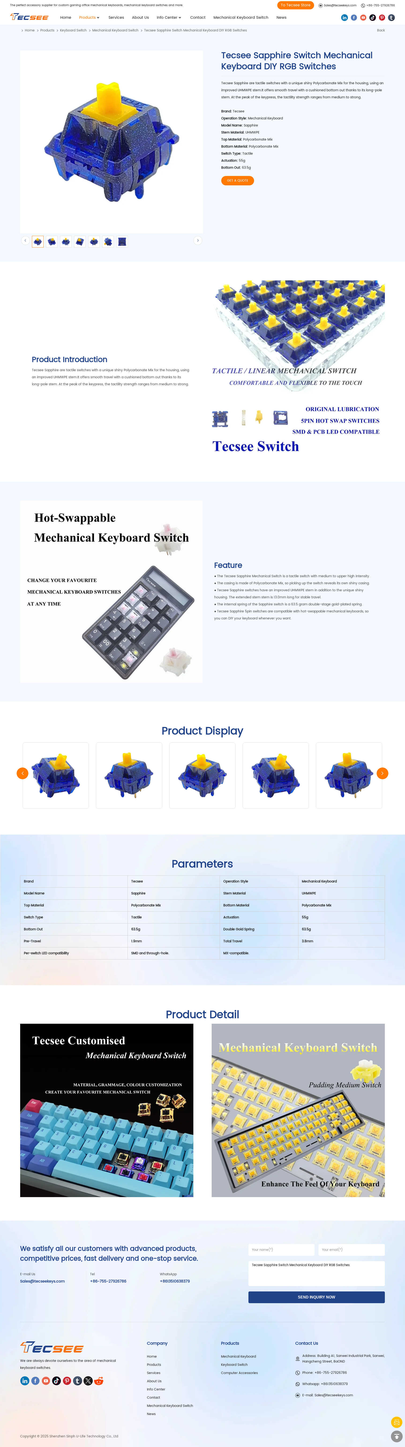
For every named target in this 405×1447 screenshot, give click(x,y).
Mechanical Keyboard (238, 1356)
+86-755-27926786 (380, 5)
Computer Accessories (239, 1373)
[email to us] (397, 1422)
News (281, 18)
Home (65, 18)
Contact (198, 18)
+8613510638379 (175, 1281)
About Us (140, 18)
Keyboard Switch (73, 30)
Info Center (167, 18)
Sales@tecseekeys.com (340, 5)
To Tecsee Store (296, 5)
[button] (382, 773)
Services (116, 18)
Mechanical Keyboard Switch (241, 18)
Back (381, 30)
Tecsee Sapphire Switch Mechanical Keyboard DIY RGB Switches (195, 30)
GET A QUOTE (237, 180)
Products (87, 18)
